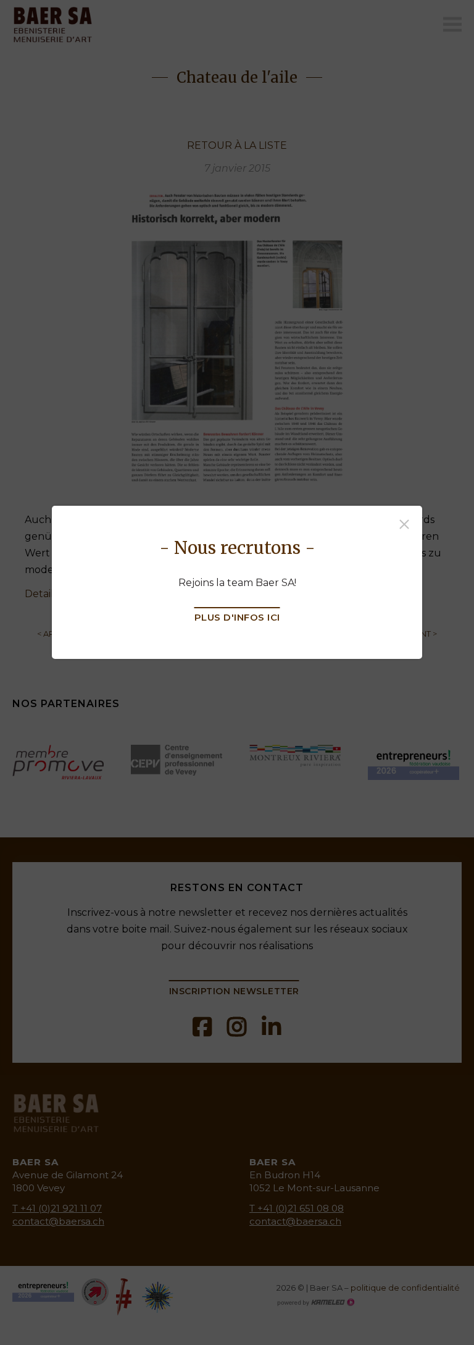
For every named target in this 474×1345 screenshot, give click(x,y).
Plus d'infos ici (237, 617)
